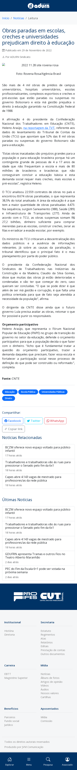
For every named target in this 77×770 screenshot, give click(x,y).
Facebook (14, 421)
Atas (43, 638)
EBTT (7, 674)
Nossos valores (50, 693)
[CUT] (51, 596)
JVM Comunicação (32, 747)
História (9, 631)
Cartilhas (46, 697)
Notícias (18, 18)
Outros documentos (53, 654)
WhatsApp (56, 421)
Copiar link (15, 429)
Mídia (44, 717)
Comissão (46, 721)
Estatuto (46, 631)
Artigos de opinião (51, 681)
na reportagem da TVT (39, 128)
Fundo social (11, 721)
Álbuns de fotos (50, 678)
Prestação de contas (53, 650)
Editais (45, 646)
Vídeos (45, 685)
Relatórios (47, 642)
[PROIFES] (25, 596)
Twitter (35, 421)
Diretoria (9, 634)
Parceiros (9, 717)
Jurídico (8, 725)
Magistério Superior (16, 678)
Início (5, 18)
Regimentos (48, 634)
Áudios (45, 689)
